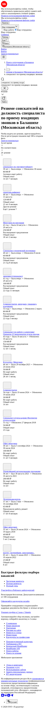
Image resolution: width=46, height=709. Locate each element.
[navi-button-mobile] (3, 57)
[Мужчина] (7, 466)
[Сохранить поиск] (3, 98)
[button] (4, 49)
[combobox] (13, 82)
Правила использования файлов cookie (18, 20)
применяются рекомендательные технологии (22, 680)
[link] (5, 43)
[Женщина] (7, 162)
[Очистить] (4, 88)
